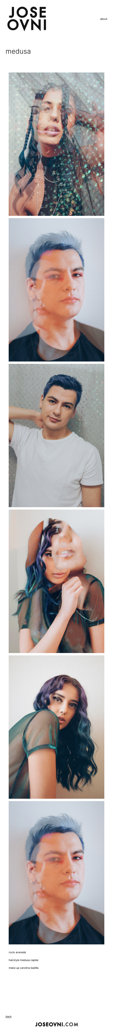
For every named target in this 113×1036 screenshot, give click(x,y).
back (9, 1016)
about (103, 18)
